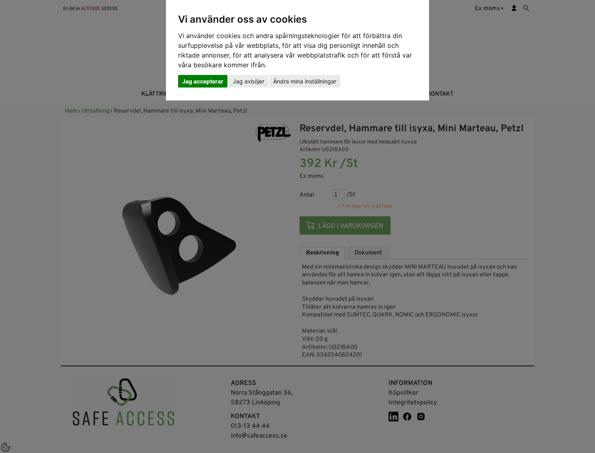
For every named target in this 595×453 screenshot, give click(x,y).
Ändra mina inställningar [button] (304, 81)
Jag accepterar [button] (202, 81)
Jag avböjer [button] (248, 81)
